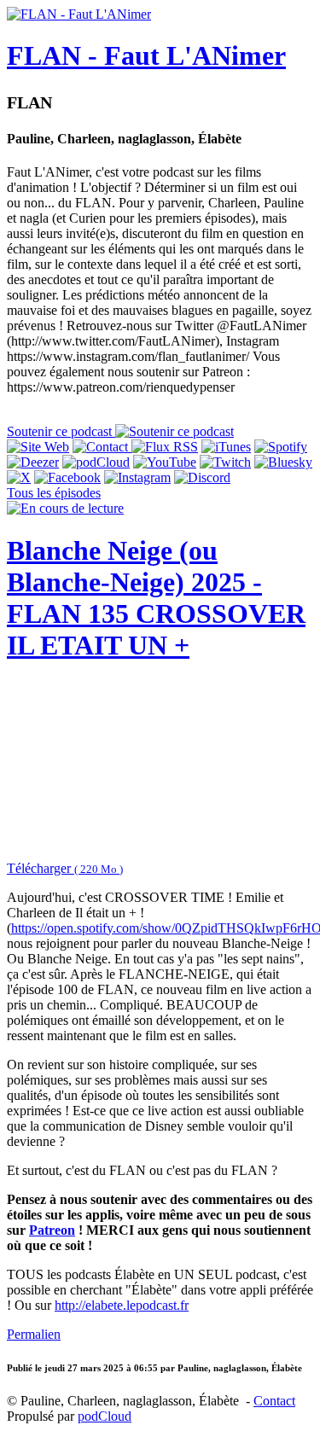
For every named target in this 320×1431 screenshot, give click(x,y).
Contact (274, 1400)
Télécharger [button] (65, 868)
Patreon (52, 1230)
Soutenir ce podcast (61, 431)
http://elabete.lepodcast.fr (122, 1305)
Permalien (34, 1334)
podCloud (104, 1416)
